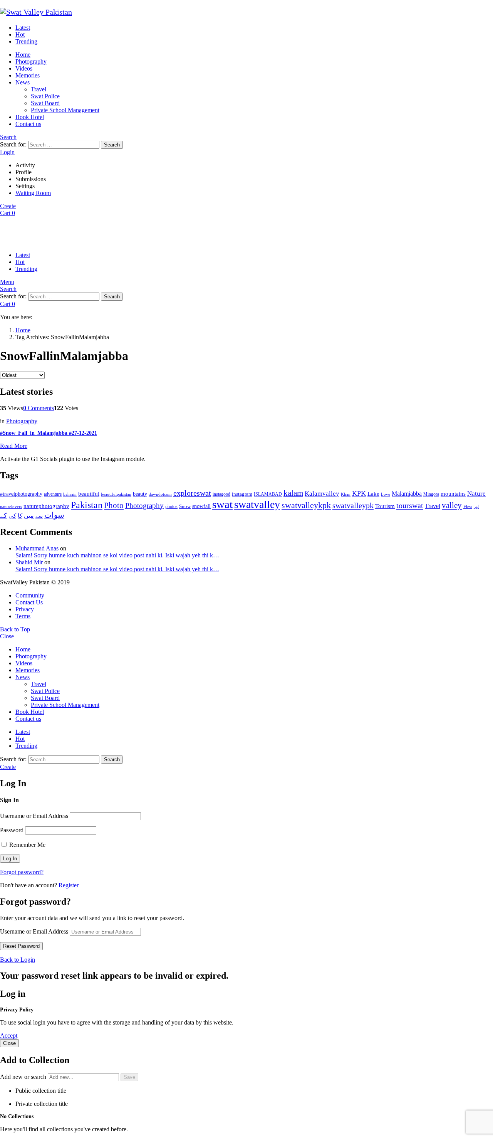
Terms (22, 616)
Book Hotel (29, 117)
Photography (31, 61)
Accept (8, 1035)
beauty (140, 494)
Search (112, 145)
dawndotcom (160, 494)
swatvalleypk (353, 505)
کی (12, 516)
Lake (373, 494)
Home (22, 54)
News (22, 82)
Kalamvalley (322, 493)
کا (20, 516)
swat (222, 504)
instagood (221, 494)
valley (452, 505)
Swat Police (45, 96)
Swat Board (45, 103)
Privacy (24, 609)
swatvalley (257, 504)
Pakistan (86, 505)
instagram (242, 494)
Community (29, 595)
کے (3, 515)
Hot (20, 34)
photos (171, 506)
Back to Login (17, 959)
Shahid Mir (29, 562)
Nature (476, 493)
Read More (13, 445)
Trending (26, 41)
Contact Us (29, 602)
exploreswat (192, 493)
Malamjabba (407, 493)
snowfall (201, 506)
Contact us (28, 124)
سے (39, 516)
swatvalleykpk (306, 505)
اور (476, 506)
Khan (345, 494)
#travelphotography (21, 494)
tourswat (409, 505)
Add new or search (24, 1076)
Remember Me (26, 844)
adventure (53, 494)
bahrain (70, 494)
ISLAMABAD (268, 494)
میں (29, 515)
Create (8, 206)
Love (385, 494)
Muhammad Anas (37, 548)
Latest (22, 27)
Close (7, 636)
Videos (23, 68)
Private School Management (65, 110)
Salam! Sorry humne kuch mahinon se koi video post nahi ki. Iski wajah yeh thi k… (117, 555)
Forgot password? (22, 872)
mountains (453, 494)
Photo (114, 505)
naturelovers (11, 506)
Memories (27, 75)
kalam (293, 493)
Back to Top (15, 629)
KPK (359, 493)
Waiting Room (33, 193)
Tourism (385, 506)
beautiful (88, 494)
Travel (38, 89)
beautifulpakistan (116, 494)
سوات (54, 515)
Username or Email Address (34, 816)
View (467, 506)
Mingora (431, 494)
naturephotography (46, 506)
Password (11, 830)
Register (69, 885)
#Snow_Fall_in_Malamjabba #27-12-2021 (48, 433)
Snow (185, 506)
